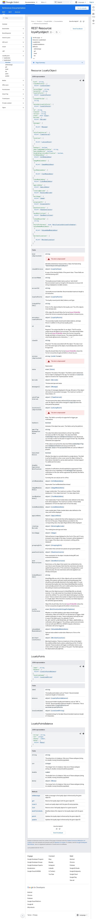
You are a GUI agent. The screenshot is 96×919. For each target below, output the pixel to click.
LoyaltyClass (45, 85)
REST (3, 12)
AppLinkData (44, 187)
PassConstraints (46, 209)
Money (42, 742)
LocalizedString (46, 677)
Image (42, 198)
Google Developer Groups (34, 862)
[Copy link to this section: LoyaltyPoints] (47, 657)
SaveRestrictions (46, 215)
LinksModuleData (46, 181)
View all (72, 880)
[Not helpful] (83, 21)
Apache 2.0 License (60, 842)
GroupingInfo (45, 204)
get (33, 801)
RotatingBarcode (46, 192)
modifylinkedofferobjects (41, 811)
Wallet (16, 2)
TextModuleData (47, 174)
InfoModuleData (45, 157)
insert (34, 804)
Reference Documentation (14, 8)
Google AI (30, 904)
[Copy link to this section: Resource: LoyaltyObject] (58, 71)
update (34, 820)
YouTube (51, 874)
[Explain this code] (80, 80)
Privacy (35, 915)
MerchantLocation (48, 239)
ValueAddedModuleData (49, 230)
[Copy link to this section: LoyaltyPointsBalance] (55, 724)
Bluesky (51, 862)
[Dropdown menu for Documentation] (37, 2)
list (33, 807)
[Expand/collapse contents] (41, 38)
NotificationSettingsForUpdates (64, 224)
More (43, 2)
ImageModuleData (47, 164)
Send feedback (78, 29)
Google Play (73, 877)
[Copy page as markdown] (56, 32)
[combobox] (63, 2)
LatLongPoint (46, 142)
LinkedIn (51, 868)
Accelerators (31, 868)
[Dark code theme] (83, 80)
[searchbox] (12, 18)
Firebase (72, 865)
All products (30, 907)
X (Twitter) (52, 871)
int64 (53, 356)
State (46, 115)
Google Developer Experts (35, 865)
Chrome (72, 862)
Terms (29, 915)
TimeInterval (45, 134)
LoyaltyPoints (45, 95)
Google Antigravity (75, 871)
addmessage (36, 795)
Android (17, 12)
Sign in (92, 2)
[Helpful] (80, 21)
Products (39, 21)
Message (44, 127)
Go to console (81, 8)
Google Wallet (48, 21)
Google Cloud (74, 874)
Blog (50, 859)
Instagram (52, 865)
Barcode (43, 119)
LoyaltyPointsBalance (48, 671)
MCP (10, 12)
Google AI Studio (75, 868)
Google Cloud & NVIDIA (34, 871)
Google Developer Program (35, 859)
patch (34, 816)
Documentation (30, 2)
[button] (11, 29)
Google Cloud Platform (34, 901)
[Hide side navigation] (22, 915)
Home (32, 21)
